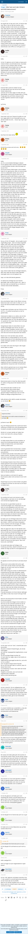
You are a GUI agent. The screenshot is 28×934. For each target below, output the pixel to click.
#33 (26, 238)
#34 (26, 298)
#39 (26, 643)
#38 (26, 558)
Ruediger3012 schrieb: (7, 724)
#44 (26, 776)
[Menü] (2, 1)
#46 (26, 812)
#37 (26, 494)
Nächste (20, 889)
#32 (26, 158)
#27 (26, 56)
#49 (26, 857)
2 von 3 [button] (14, 889)
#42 (26, 721)
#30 (26, 131)
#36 (26, 410)
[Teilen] (24, 21)
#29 (26, 113)
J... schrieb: (4, 841)
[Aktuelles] (26, 1)
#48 (26, 838)
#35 (26, 378)
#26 (26, 21)
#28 (26, 85)
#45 (26, 793)
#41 (26, 705)
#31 (26, 144)
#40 (26, 685)
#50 (26, 875)
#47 (26, 824)
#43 (26, 752)
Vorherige (8, 889)
